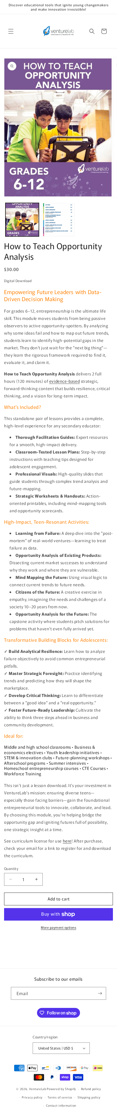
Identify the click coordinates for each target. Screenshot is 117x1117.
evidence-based (64, 381)
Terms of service (60, 1097)
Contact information (61, 1105)
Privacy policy (32, 1097)
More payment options (58, 927)
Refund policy (91, 1089)
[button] (11, 31)
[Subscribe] (100, 993)
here (67, 841)
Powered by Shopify (61, 1089)
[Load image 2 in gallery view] (58, 219)
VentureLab (37, 1089)
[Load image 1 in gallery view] (22, 219)
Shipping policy (89, 1097)
